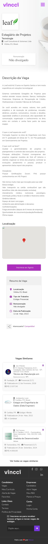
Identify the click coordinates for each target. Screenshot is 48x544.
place (10, 289)
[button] (24, 240)
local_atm (10, 303)
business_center (10, 296)
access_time (10, 311)
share (9, 326)
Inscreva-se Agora (25, 267)
